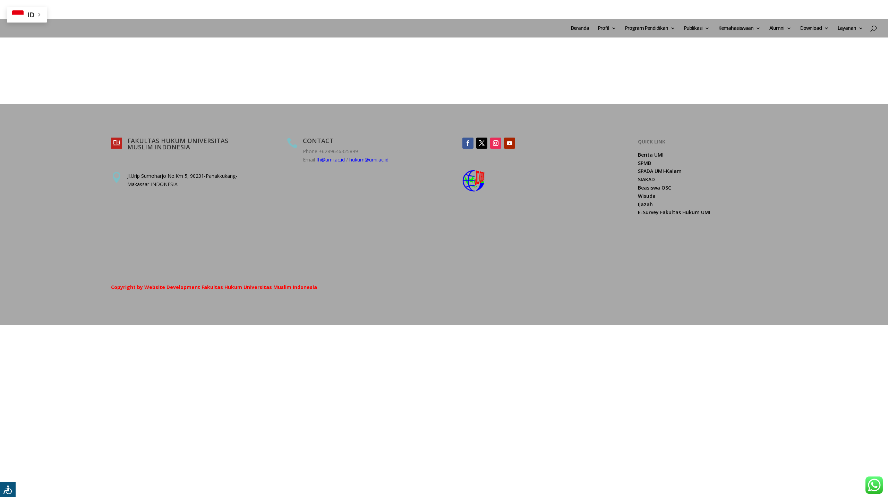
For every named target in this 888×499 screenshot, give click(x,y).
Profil (603, 28)
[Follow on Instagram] (495, 143)
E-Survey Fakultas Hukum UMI (674, 212)
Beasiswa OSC (654, 187)
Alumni (776, 28)
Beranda (580, 28)
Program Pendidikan (646, 28)
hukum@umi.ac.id (368, 159)
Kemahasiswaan (735, 28)
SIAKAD (646, 179)
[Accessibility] (8, 489)
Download (811, 28)
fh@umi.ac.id (330, 159)
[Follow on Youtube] (509, 143)
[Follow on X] (481, 143)
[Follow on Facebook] (467, 143)
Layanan (847, 28)
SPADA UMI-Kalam (660, 171)
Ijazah (645, 204)
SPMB (644, 163)
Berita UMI (651, 154)
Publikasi (693, 28)
